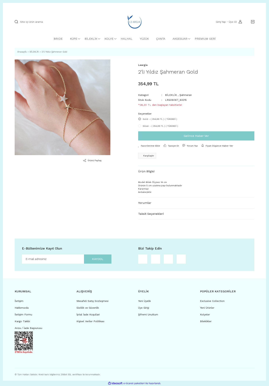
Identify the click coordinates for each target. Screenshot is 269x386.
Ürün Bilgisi (146, 171)
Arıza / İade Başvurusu (28, 328)
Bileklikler (206, 321)
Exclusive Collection (212, 300)
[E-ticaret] (134, 383)
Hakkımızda (22, 307)
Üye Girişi (143, 307)
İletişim (19, 300)
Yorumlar (144, 203)
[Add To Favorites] (149, 145)
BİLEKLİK (171, 94)
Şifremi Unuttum (148, 314)
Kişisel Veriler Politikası (90, 321)
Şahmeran (186, 94)
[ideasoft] (115, 383)
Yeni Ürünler (207, 307)
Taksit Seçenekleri (151, 214)
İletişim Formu (23, 314)
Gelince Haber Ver (196, 136)
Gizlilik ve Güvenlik (87, 307)
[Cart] (251, 22)
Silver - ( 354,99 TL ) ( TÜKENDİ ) (160, 126)
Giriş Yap (221, 21)
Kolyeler (205, 314)
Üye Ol (233, 21)
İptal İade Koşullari (88, 314)
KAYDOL (97, 259)
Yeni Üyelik (144, 300)
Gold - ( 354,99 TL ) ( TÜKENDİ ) (160, 119)
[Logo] (134, 22)
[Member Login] (239, 22)
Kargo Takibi (22, 321)
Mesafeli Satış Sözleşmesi (92, 300)
